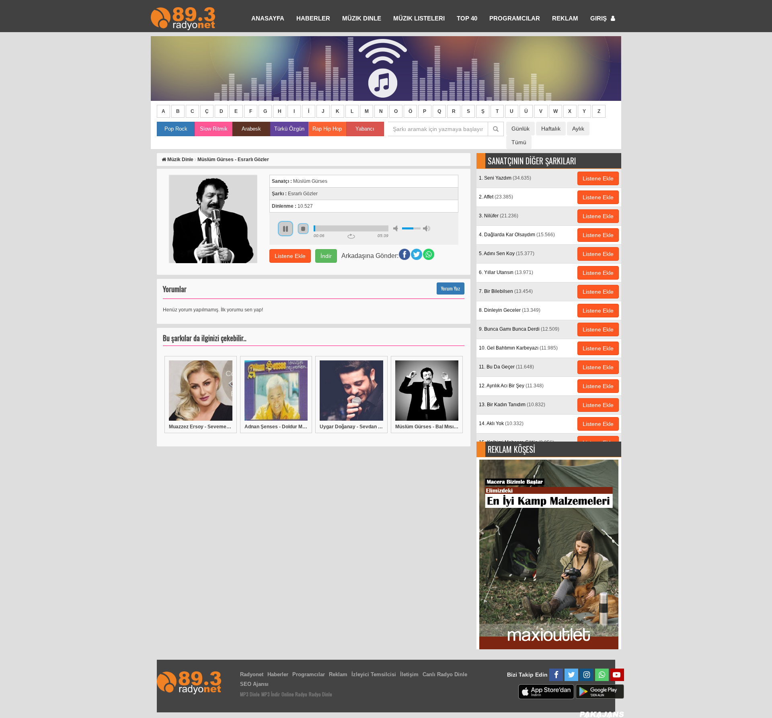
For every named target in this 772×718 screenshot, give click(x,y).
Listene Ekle (290, 256)
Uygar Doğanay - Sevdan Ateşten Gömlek (351, 427)
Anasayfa (267, 18)
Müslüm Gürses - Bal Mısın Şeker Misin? (427, 427)
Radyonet (251, 674)
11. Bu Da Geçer (506, 367)
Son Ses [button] (426, 228)
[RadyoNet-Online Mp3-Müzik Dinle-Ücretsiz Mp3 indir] (183, 18)
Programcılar (514, 18)
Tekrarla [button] (351, 236)
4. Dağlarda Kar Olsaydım (517, 234)
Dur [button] (303, 228)
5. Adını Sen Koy (506, 253)
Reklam (565, 18)
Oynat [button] (285, 229)
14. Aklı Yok (501, 423)
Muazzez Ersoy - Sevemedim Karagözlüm (200, 427)
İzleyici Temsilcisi (373, 674)
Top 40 (467, 18)
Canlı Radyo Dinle (445, 674)
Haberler (277, 674)
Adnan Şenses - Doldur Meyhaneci (276, 427)
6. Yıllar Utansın (506, 272)
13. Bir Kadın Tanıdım (512, 404)
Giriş (599, 18)
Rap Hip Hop (327, 129)
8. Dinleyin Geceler (509, 310)
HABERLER (313, 18)
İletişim (409, 674)
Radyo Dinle (320, 694)
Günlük (520, 128)
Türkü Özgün (289, 129)
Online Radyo (294, 694)
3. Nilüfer (498, 216)
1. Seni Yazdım (505, 178)
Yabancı (364, 129)
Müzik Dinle (361, 18)
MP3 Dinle (250, 694)
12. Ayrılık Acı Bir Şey (511, 386)
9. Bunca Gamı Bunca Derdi (519, 329)
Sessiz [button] (396, 228)
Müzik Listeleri (419, 18)
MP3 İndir (270, 694)
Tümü (518, 142)
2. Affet (496, 197)
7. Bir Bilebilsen (506, 291)
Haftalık (551, 128)
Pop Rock (175, 129)
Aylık (578, 128)
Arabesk (251, 129)
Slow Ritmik (214, 129)
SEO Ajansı (254, 684)
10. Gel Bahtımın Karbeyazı (518, 348)
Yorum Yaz (450, 288)
